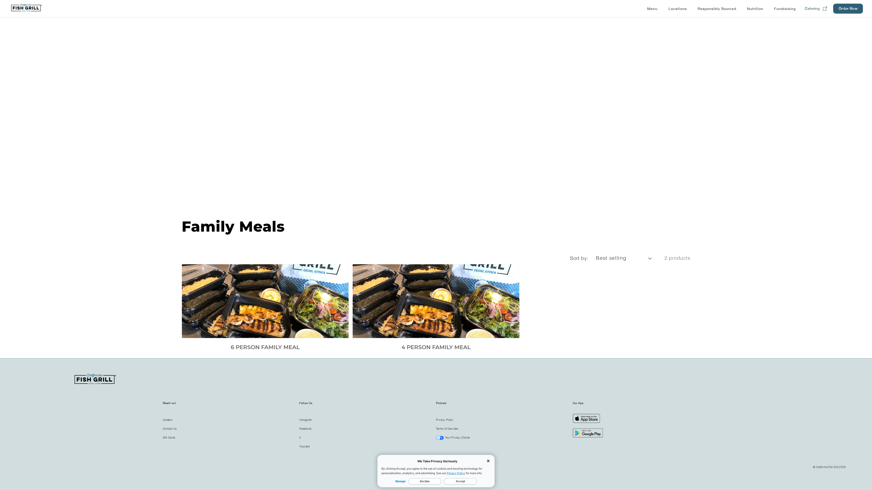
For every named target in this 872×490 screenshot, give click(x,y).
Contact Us (170, 428)
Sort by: (579, 258)
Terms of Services (447, 428)
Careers (168, 419)
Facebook (305, 428)
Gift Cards (169, 437)
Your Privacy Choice (457, 437)
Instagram (305, 419)
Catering (812, 8)
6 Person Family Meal (265, 347)
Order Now (848, 8)
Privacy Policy (444, 419)
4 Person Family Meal (436, 347)
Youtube (304, 446)
